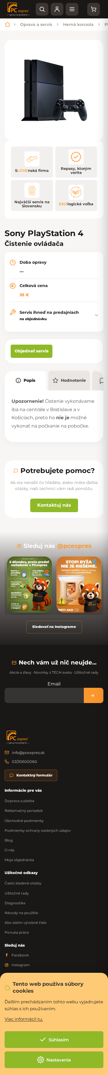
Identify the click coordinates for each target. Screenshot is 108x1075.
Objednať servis (32, 351)
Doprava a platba (19, 801)
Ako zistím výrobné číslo (26, 922)
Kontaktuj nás (54, 505)
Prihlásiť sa (93, 695)
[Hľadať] (42, 9)
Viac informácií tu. (24, 1019)
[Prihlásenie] (57, 9)
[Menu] (72, 9)
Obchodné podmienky (24, 820)
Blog (9, 840)
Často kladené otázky (23, 883)
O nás (9, 850)
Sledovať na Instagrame (54, 626)
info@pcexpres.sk (28, 752)
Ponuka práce (17, 932)
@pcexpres (74, 545)
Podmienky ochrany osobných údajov (38, 830)
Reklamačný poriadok (24, 810)
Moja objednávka (19, 860)
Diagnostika (15, 903)
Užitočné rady (17, 893)
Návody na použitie (21, 913)
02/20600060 (24, 761)
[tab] (25, 380)
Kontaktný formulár (34, 775)
